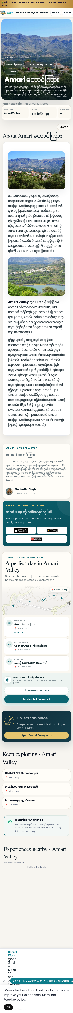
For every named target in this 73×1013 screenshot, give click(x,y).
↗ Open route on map (36, 690)
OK (8, 1007)
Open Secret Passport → (36, 735)
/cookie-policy (14, 999)
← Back (8, 57)
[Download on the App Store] (21, 530)
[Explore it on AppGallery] (36, 539)
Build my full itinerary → (36, 699)
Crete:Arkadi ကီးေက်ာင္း (30, 646)
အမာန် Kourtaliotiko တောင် (30, 663)
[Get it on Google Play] (52, 530)
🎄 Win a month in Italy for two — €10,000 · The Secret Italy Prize (33, 4)
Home (55, 12)
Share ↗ (64, 127)
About (67, 12)
